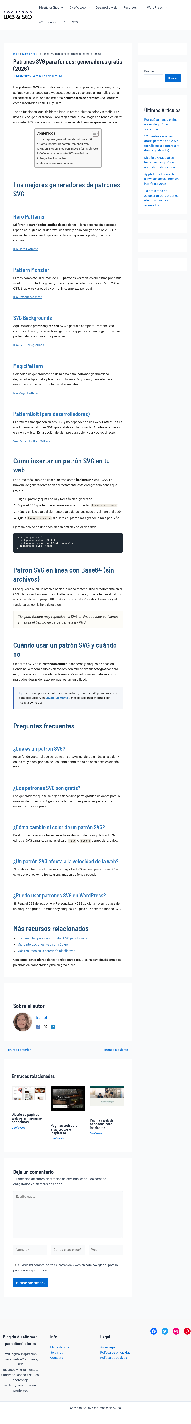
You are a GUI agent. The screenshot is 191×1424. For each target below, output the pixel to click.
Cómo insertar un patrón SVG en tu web (64, 144)
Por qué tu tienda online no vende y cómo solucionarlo (160, 124)
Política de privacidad (115, 1352)
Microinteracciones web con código (42, 944)
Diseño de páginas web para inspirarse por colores (27, 1118)
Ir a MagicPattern (25, 393)
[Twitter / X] (45, 1027)
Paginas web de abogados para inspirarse (102, 1124)
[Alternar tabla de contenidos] (93, 133)
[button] (61, 7)
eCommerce (47, 22)
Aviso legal (107, 1347)
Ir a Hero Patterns (25, 249)
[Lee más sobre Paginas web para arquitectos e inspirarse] (68, 1098)
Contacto (56, 1358)
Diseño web (77, 7)
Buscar (149, 71)
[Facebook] (38, 1027)
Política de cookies (113, 1358)
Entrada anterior (17, 1049)
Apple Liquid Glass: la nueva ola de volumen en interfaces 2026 (161, 179)
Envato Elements (57, 698)
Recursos (130, 7)
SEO (75, 22)
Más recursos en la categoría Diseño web (46, 951)
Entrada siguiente (117, 1049)
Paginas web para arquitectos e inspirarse (64, 1129)
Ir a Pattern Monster (27, 297)
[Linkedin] (53, 1027)
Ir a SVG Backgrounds (28, 345)
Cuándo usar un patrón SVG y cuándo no (64, 153)
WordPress (155, 7)
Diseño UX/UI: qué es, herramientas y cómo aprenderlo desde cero (160, 162)
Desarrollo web (106, 7)
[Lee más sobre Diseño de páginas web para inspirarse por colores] (29, 1093)
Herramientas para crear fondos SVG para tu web (52, 938)
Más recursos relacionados (56, 163)
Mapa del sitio (60, 1347)
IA (64, 22)
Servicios (56, 1352)
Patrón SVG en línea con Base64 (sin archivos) (68, 148)
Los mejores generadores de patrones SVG (66, 139)
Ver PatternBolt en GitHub (31, 441)
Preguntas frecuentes (52, 158)
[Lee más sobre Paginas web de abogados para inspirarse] (107, 1096)
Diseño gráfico (49, 7)
